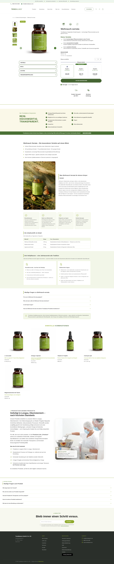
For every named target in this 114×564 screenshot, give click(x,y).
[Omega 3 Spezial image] (43, 341)
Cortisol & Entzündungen (21, 17)
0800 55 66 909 (87, 540)
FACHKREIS (89, 9)
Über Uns (57, 9)
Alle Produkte (45, 538)
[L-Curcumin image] (17, 341)
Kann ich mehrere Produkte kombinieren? (12, 499)
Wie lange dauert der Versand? (10, 487)
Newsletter (44, 549)
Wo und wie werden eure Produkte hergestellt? (13, 491)
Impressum (64, 547)
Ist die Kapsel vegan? (28, 304)
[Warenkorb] (103, 9)
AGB (63, 545)
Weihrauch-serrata (31, 17)
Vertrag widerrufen (67, 554)
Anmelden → (69, 521)
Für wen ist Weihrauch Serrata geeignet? (32, 297)
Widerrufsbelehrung (66, 543)
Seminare (73, 9)
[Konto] (99, 9)
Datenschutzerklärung (65, 525)
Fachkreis (44, 543)
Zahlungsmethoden (66, 540)
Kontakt (43, 547)
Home (13, 17)
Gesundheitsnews (65, 9)
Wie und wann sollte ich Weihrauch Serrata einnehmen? (36, 300)
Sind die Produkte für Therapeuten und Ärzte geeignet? (15, 495)
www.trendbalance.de (88, 542)
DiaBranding (40, 561)
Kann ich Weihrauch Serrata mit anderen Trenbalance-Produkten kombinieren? (41, 308)
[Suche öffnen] (96, 9)
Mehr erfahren (87, 133)
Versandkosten (69, 55)
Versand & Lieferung (66, 538)
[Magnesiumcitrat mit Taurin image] (17, 378)
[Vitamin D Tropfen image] (70, 341)
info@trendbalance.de (88, 538)
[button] (21, 48)
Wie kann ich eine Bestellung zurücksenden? (13, 503)
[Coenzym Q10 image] (96, 341)
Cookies (63, 552)
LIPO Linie (44, 540)
